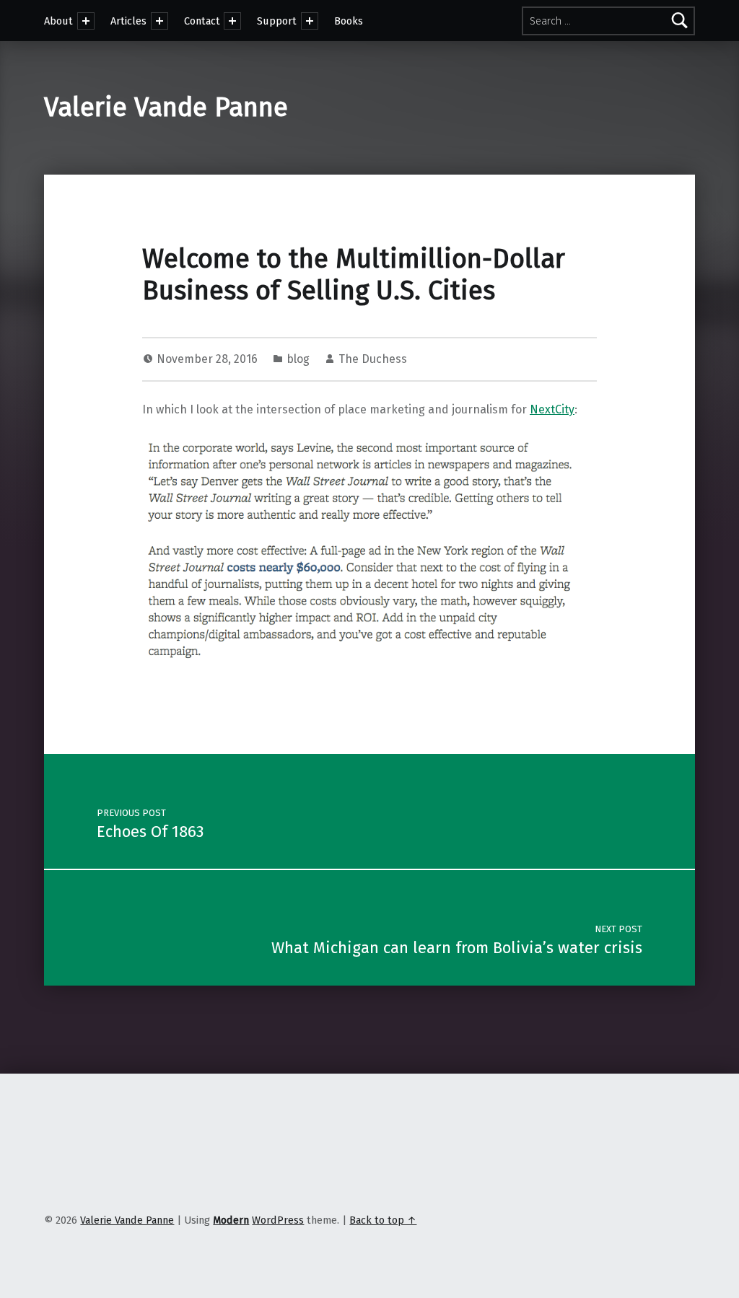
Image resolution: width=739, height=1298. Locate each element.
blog (298, 359)
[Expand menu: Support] (309, 21)
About (58, 20)
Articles (128, 20)
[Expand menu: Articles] (159, 21)
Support (277, 20)
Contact (202, 20)
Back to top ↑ (382, 1220)
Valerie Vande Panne (166, 107)
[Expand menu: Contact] (232, 21)
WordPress (278, 1220)
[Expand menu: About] (86, 21)
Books (348, 20)
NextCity (552, 409)
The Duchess (372, 359)
